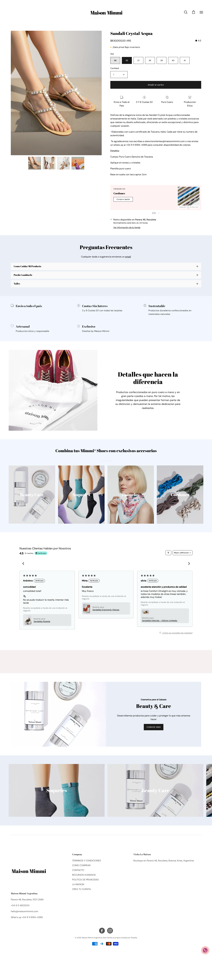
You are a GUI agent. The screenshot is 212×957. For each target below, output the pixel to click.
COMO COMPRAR (81, 865)
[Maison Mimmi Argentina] (106, 12)
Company (77, 854)
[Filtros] (168, 552)
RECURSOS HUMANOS (84, 874)
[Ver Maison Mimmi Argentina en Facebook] (102, 930)
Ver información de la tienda (126, 227)
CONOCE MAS (154, 727)
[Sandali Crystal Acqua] (34, 163)
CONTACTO (78, 870)
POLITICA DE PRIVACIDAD (85, 879)
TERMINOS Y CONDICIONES (86, 860)
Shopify (134, 938)
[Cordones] (188, 197)
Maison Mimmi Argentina (24, 893)
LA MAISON (78, 884)
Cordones (119, 193)
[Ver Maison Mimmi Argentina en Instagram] (110, 930)
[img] (198, 40)
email (128, 256)
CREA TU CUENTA (81, 889)
